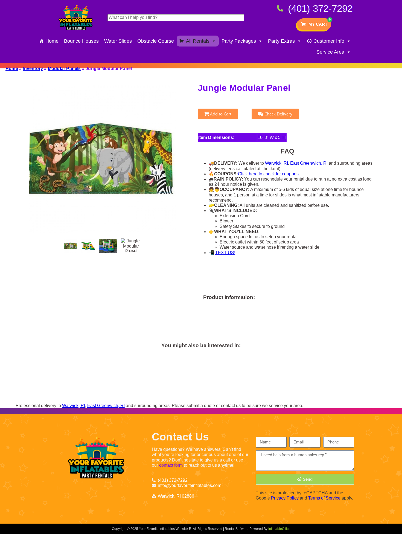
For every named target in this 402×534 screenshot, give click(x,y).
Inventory (33, 68)
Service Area (330, 52)
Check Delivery (277, 114)
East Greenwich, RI (309, 163)
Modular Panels (64, 68)
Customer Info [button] (328, 41)
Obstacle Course (155, 41)
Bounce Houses (81, 41)
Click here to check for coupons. (269, 174)
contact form (171, 465)
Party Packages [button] (239, 41)
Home (52, 41)
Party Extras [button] (281, 41)
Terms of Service (324, 498)
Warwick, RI (276, 163)
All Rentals (197, 41)
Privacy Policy (285, 498)
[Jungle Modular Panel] (70, 246)
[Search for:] (175, 17)
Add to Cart (220, 114)
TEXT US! (225, 252)
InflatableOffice (279, 529)
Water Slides (118, 41)
